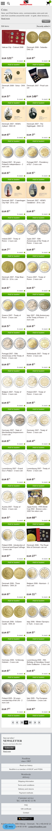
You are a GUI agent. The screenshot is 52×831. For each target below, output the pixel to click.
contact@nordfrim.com (37, 827)
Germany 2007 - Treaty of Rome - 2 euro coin (37, 431)
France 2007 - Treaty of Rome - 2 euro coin (36, 278)
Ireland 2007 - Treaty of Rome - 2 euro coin (11, 240)
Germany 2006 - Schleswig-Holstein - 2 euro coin (13, 661)
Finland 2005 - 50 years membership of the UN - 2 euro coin (12, 700)
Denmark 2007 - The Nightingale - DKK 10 (35, 125)
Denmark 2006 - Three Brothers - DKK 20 (11, 584)
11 (22, 722)
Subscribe (9, 748)
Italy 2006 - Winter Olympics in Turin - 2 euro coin (38, 623)
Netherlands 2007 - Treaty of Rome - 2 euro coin (38, 355)
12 (26, 722)
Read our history (26, 765)
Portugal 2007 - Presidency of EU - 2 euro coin (37, 163)
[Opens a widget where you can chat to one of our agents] (9, 827)
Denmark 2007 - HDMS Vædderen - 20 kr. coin (36, 201)
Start (12, 722)
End (39, 722)
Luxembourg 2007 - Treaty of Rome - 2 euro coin (38, 469)
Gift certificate (26, 809)
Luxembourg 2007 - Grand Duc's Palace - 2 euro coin (12, 469)
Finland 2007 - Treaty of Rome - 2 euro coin (36, 393)
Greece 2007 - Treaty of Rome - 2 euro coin (11, 316)
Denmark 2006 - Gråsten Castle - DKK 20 (12, 623)
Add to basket (13, 65)
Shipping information (26, 781)
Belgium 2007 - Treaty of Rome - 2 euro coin (11, 393)
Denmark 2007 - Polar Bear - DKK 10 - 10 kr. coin (13, 278)
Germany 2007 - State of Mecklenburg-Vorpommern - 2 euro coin (13, 432)
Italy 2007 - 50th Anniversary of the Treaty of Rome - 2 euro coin (38, 317)
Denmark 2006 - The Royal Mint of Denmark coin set (37, 546)
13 (30, 722)
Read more (5, 19)
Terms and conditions (26, 785)
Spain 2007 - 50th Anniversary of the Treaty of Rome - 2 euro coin (38, 241)
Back (17, 722)
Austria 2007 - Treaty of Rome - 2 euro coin (11, 508)
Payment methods (26, 793)
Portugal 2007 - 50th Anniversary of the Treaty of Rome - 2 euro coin (13, 356)
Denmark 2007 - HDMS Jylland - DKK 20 (11, 125)
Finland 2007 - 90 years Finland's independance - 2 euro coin (12, 164)
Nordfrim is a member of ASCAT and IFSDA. (26, 769)
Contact (26, 813)
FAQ (26, 805)
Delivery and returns (26, 789)
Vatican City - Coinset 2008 (12, 47)
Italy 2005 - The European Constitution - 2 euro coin (37, 699)
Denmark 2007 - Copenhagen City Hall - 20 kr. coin (13, 201)
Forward (34, 722)
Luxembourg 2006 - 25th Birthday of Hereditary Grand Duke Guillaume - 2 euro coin (38, 662)
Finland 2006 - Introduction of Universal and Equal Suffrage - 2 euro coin (13, 547)
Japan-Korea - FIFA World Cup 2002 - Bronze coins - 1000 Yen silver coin (37, 509)
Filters (46, 21)
